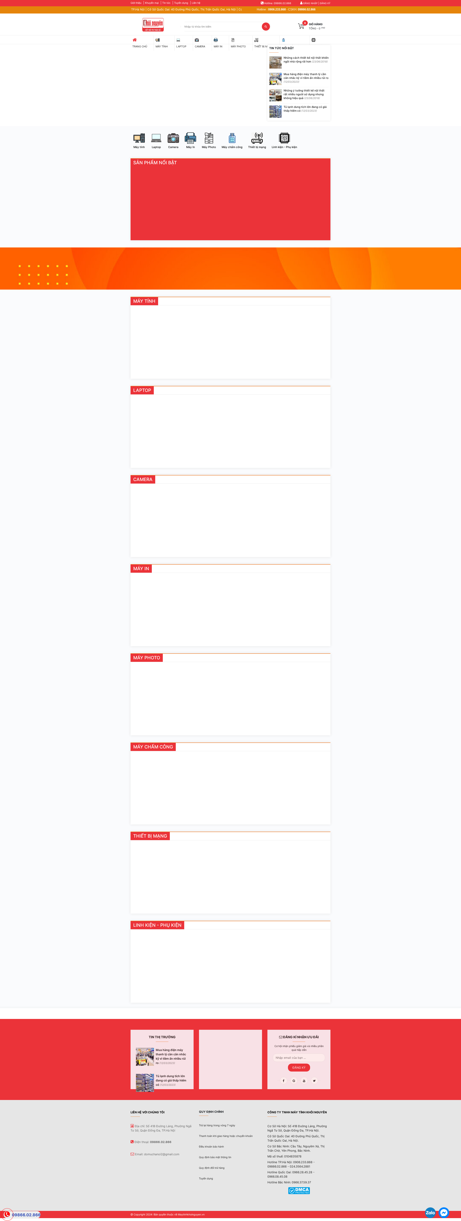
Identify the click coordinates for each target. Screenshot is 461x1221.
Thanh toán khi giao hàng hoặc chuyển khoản (226, 1135)
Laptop (156, 147)
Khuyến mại (152, 2)
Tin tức (166, 2)
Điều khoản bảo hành (211, 1146)
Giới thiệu (136, 2)
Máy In (190, 147)
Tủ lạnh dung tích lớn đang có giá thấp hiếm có (305, 108)
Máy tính (139, 147)
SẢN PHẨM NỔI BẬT (155, 162)
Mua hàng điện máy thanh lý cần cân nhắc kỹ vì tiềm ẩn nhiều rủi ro (306, 77)
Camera (173, 147)
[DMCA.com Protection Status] (299, 1190)
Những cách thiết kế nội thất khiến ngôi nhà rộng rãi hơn (306, 59)
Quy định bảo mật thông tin (215, 1157)
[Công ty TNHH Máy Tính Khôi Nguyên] (153, 24)
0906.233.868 (277, 9)
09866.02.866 (306, 9)
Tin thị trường (162, 1037)
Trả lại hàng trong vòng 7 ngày (217, 1125)
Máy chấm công (232, 147)
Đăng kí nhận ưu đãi (300, 1037)
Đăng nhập (310, 3)
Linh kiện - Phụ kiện (284, 147)
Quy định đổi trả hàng (212, 1167)
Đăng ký (325, 3)
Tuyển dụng (181, 2)
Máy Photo (209, 147)
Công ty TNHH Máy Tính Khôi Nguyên (297, 1112)
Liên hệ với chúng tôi (147, 1112)
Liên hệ (196, 2)
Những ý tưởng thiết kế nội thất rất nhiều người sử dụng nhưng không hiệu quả (304, 94)
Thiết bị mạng (257, 147)
